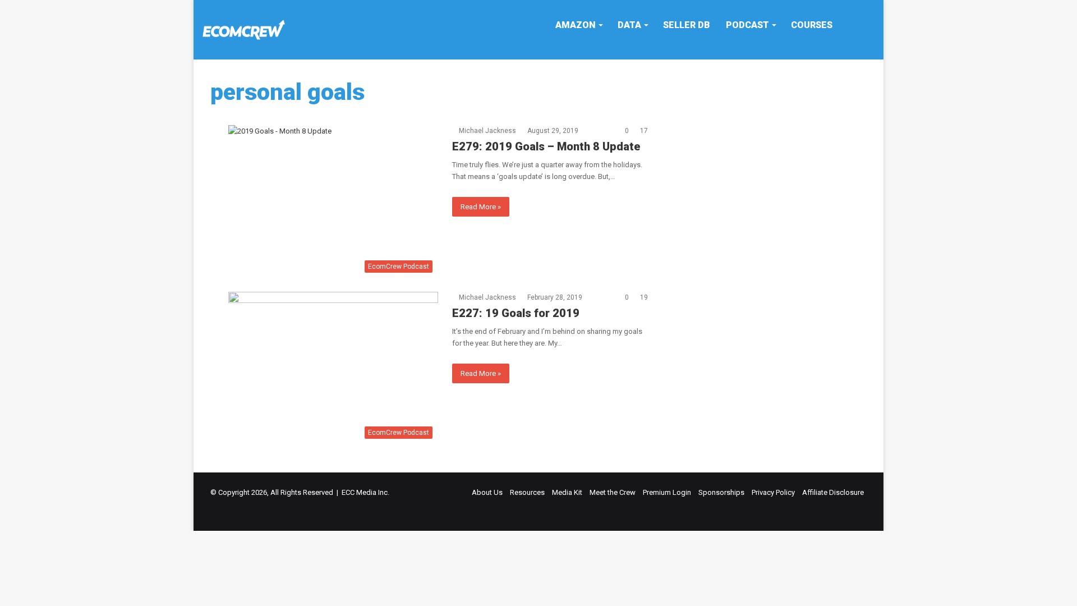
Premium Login (667, 492)
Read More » (481, 207)
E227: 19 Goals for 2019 (515, 313)
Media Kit (567, 492)
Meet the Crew (613, 492)
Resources (527, 492)
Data (629, 25)
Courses (811, 25)
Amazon (575, 25)
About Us (487, 492)
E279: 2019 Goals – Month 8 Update (546, 146)
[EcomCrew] (244, 30)
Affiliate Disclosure (833, 492)
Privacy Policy (773, 492)
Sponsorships (721, 492)
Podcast (747, 25)
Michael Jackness (487, 131)
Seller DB (686, 25)
